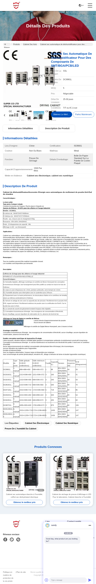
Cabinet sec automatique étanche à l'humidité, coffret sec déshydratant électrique (24, 495)
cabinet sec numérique (67, 423)
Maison (7, 44)
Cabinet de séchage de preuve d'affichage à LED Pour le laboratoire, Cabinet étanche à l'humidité (71, 495)
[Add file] (46, 580)
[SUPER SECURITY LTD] (16, 5)
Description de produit (57, 128)
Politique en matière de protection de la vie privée (8, 576)
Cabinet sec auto (30, 44)
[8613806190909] (12, 539)
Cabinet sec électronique (37, 423)
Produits (16, 44)
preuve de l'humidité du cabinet (20, 429)
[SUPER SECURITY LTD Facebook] (5, 539)
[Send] (90, 580)
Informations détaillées (20, 128)
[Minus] (89, 525)
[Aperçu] (16, 527)
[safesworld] (18, 539)
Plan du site (21, 572)
